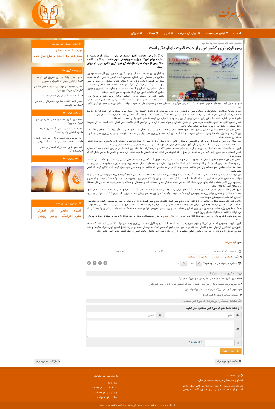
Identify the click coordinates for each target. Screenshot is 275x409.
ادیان (167, 33)
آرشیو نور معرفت (216, 33)
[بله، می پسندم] (199, 263)
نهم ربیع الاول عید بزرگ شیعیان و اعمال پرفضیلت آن (213, 289)
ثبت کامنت (229, 351)
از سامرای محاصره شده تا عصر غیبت (221, 295)
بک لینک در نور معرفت (104, 388)
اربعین (228, 257)
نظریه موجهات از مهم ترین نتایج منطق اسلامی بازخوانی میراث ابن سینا (58, 88)
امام (52, 210)
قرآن (176, 231)
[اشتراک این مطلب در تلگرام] (105, 263)
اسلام (166, 216)
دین (78, 216)
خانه (236, 33)
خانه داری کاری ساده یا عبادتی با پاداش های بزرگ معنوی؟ (210, 278)
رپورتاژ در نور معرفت (105, 392)
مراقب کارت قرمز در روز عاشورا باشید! (62, 96)
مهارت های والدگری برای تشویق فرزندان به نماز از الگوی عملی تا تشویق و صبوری (59, 79)
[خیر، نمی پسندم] (184, 263)
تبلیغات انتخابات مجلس (68, 50)
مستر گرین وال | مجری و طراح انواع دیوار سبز (58, 58)
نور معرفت (231, 16)
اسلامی (204, 257)
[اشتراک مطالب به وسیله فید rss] (89, 263)
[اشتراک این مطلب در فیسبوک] (100, 263)
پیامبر (54, 216)
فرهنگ (151, 33)
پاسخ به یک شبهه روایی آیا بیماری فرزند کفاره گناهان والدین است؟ (61, 130)
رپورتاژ (42, 216)
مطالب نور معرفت (107, 397)
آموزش (135, 33)
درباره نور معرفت (188, 33)
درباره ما (112, 383)
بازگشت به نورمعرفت (46, 361)
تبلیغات (191, 257)
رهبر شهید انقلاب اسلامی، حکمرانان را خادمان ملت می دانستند (58, 103)
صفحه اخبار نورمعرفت (227, 361)
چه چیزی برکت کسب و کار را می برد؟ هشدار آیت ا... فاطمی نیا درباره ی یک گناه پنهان (195, 284)
